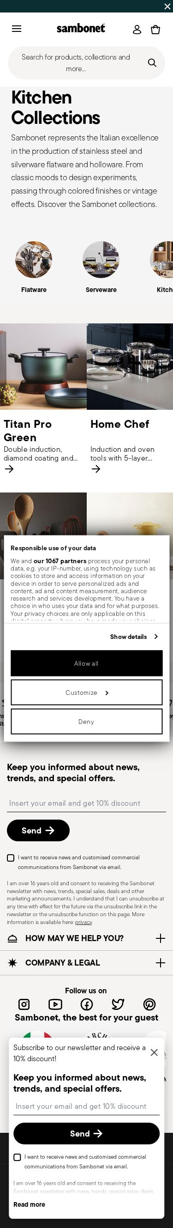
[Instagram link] (24, 1004)
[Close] (154, 1053)
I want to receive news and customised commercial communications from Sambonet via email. (79, 862)
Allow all (86, 663)
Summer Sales (25, 6)
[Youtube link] (55, 1004)
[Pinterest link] (149, 1004)
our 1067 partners (59, 560)
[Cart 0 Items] (155, 29)
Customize (82, 692)
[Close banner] (167, 6)
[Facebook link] (86, 1004)
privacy (83, 922)
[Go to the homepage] (81, 29)
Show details (128, 636)
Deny (86, 721)
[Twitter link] (118, 1004)
